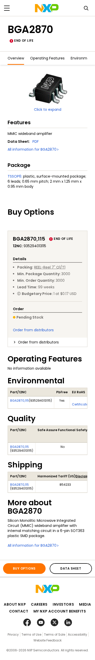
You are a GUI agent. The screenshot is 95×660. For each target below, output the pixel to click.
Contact (18, 611)
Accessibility (77, 634)
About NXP (15, 604)
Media (85, 604)
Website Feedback (47, 640)
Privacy (13, 634)
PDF (35, 141)
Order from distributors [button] (38, 342)
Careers (39, 604)
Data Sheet (70, 568)
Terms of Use (31, 634)
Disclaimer (84, 476)
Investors (63, 604)
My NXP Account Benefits (59, 611)
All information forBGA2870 (32, 149)
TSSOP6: (15, 176)
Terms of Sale (54, 634)
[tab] (47, 342)
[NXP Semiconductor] (47, 8)
